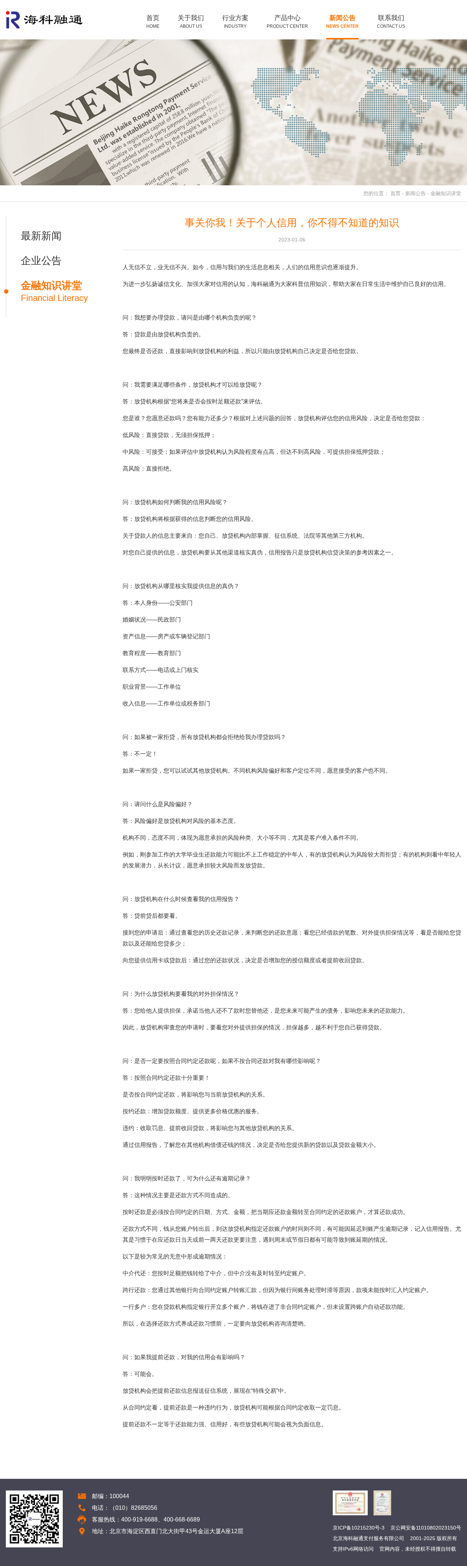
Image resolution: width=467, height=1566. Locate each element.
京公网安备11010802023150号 (425, 1528)
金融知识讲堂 (446, 193)
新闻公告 (415, 193)
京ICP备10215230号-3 (359, 1528)
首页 (395, 193)
